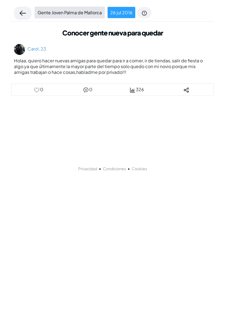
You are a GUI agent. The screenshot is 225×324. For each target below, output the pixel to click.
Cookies (139, 168)
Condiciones (114, 168)
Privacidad (87, 168)
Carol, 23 (35, 49)
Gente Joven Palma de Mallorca (70, 12)
